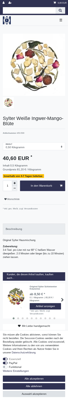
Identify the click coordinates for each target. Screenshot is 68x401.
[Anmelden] (4, 3)
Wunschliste (13, 199)
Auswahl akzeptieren (34, 393)
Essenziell (15, 359)
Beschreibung (14, 228)
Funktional (15, 366)
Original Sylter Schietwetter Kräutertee (43, 287)
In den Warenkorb (41, 185)
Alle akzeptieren (34, 378)
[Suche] (60, 10)
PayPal (13, 362)
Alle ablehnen (34, 386)
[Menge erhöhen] (14, 183)
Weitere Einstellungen (16, 370)
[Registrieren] (10, 3)
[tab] (34, 229)
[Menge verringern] (14, 188)
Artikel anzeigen (45, 306)
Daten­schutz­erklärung (24, 352)
